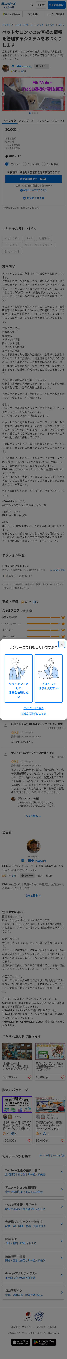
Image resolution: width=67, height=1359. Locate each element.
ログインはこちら (34, 708)
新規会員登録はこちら (33, 713)
